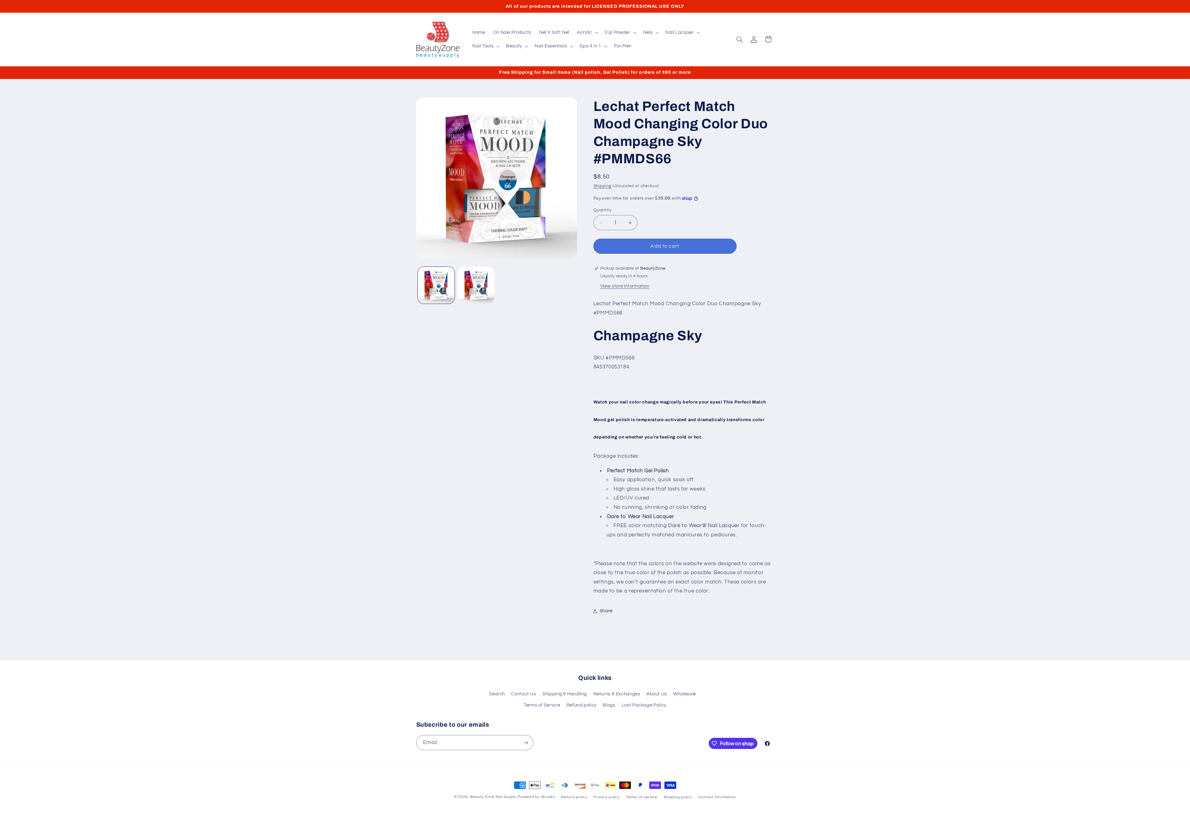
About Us (656, 694)
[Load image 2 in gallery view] (476, 285)
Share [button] (606, 611)
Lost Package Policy (644, 705)
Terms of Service (542, 705)
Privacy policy (606, 797)
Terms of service (641, 797)
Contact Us (523, 694)
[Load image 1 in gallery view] (436, 285)
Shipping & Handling (564, 694)
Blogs (609, 705)
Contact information (717, 797)
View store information (625, 286)
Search (497, 694)
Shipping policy (678, 797)
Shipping (602, 186)
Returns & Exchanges (616, 694)
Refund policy (581, 705)
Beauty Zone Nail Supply (493, 797)
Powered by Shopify (536, 797)
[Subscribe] (525, 742)
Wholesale (684, 694)
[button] (587, 32)
